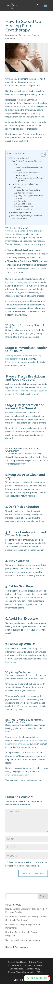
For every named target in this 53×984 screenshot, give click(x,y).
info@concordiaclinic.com (17, 775)
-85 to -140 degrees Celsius (21, 282)
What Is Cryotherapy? (19, 158)
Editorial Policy (33, 969)
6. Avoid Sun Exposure (24, 207)
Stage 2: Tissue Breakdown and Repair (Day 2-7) (28, 174)
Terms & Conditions (17, 962)
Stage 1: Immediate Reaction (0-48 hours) (29, 168)
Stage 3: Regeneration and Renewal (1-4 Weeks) (30, 179)
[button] (37, 978)
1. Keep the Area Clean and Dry (28, 190)
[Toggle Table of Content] (41, 154)
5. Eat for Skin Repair (24, 204)
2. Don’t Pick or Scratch (24, 193)
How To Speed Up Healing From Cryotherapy (24, 185)
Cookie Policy (14, 965)
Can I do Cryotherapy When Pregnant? (23, 940)
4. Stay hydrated (22, 201)
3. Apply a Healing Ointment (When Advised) (29, 197)
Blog (34, 35)
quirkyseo (12, 35)
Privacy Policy (35, 962)
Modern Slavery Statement (20, 972)
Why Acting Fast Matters (21, 212)
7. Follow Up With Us (24, 209)
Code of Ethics (16, 969)
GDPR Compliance (33, 965)
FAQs (39, 972)
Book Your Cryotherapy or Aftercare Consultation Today (26, 217)
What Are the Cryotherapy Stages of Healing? (26, 162)
